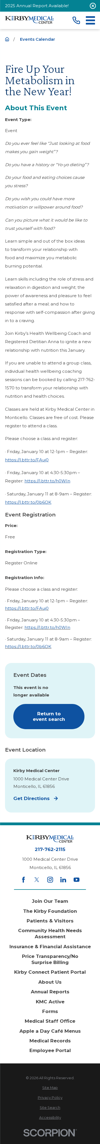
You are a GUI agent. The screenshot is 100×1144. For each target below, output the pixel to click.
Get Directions (31, 798)
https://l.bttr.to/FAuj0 (27, 459)
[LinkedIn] (63, 880)
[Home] (29, 20)
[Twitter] (37, 880)
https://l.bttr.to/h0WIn (47, 481)
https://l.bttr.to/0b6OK (28, 502)
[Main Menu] (90, 20)
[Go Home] (7, 39)
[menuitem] (50, 1088)
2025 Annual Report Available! (37, 5)
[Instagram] (50, 880)
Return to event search (49, 716)
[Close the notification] (93, 6)
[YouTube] (76, 880)
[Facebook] (23, 880)
